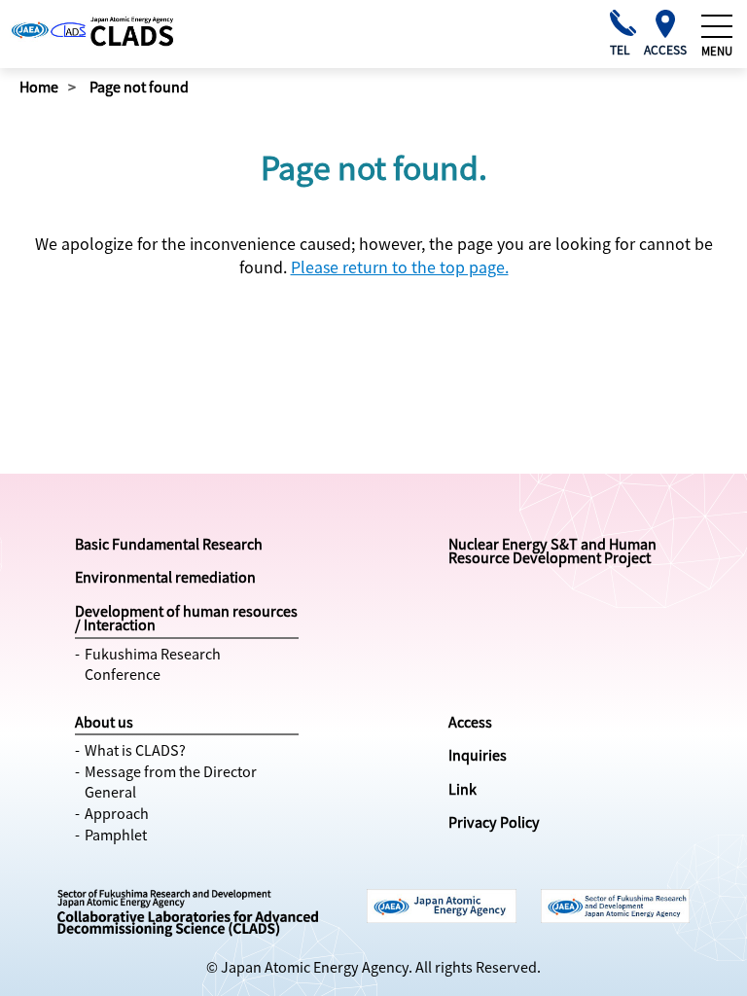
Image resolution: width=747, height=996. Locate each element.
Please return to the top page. (400, 266)
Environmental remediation (165, 576)
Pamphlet (116, 834)
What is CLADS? (135, 750)
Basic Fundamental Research (169, 543)
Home (38, 86)
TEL (620, 48)
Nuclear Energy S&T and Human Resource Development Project (552, 550)
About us (104, 721)
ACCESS (665, 48)
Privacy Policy (494, 822)
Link (462, 789)
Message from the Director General (171, 782)
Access (470, 721)
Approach (117, 813)
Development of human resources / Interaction (186, 617)
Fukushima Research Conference (153, 664)
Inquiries (477, 754)
